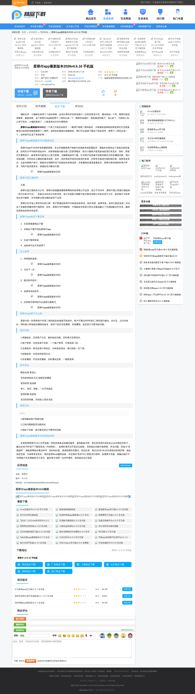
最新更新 (48, 3)
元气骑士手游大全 (72, 28)
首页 (24, 32)
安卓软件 (33, 32)
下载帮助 (102, 681)
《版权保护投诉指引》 (121, 671)
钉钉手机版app (175, 52)
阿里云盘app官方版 (20, 52)
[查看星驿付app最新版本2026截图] (22, 71)
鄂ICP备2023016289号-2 (105, 690)
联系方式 (92, 681)
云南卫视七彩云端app (38, 52)
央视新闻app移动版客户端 (140, 52)
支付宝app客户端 (157, 52)
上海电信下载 (88, 564)
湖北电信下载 (29, 564)
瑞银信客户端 (163, 77)
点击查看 (48, 81)
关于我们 (83, 681)
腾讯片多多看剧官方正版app (72, 52)
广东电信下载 (58, 564)
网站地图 (111, 681)
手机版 (38, 3)
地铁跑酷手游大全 (144, 28)
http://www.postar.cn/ (76, 78)
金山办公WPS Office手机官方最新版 (106, 52)
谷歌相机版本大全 (126, 28)
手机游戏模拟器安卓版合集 (54, 28)
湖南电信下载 (29, 571)
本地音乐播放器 (36, 28)
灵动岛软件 (19, 26)
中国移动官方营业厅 (55, 52)
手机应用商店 (90, 26)
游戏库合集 (161, 26)
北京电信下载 (117, 564)
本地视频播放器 (108, 28)
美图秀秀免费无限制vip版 (123, 52)
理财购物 (44, 32)
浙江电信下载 (58, 571)
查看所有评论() (127, 630)
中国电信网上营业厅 (89, 52)
